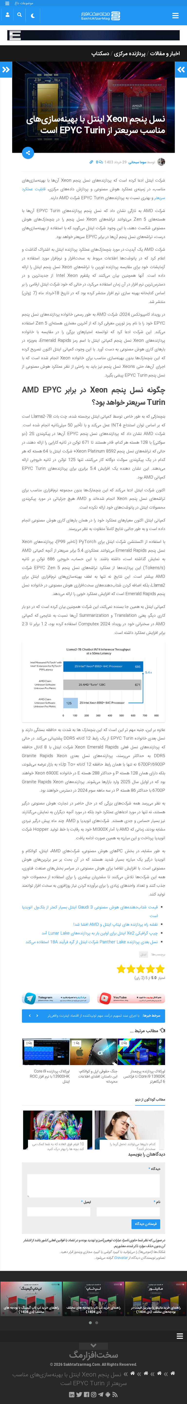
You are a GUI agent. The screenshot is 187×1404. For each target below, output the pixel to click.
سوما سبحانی (137, 162)
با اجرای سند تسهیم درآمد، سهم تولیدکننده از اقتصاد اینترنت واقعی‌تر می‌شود (93, 1018)
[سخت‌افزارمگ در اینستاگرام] (93, 1394)
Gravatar (121, 1258)
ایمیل (86, 1202)
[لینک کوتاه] (91, 162)
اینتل (143, 954)
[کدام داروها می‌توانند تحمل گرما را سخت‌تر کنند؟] (129, 1130)
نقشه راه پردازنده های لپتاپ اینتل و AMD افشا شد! (115, 924)
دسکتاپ (100, 53)
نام (157, 1202)
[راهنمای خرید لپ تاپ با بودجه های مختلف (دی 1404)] (93, 1299)
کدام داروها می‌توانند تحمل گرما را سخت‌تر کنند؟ (132, 1146)
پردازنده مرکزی (129, 53)
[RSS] (115, 1394)
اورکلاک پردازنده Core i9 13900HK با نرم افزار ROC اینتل (50, 1076)
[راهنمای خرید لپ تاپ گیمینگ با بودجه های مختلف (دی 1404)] (31, 1299)
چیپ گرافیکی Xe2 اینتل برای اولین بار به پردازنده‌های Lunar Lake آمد (100, 933)
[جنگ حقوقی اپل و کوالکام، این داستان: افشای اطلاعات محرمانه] (93, 1052)
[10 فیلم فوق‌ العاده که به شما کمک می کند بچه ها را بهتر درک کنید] (57, 1130)
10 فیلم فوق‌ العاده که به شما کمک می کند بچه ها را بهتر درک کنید (58, 1146)
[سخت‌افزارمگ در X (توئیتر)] (79, 1394)
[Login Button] (7, 15)
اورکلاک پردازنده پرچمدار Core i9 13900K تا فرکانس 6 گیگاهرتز (144, 1076)
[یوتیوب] (131, 998)
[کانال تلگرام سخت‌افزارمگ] (100, 1394)
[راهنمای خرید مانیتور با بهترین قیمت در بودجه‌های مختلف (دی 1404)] (156, 1299)
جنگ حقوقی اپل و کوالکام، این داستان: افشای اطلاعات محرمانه (97, 1076)
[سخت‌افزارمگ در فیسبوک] (86, 1394)
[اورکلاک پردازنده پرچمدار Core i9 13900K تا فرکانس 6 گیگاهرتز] (141, 1052)
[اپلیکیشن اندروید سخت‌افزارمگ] (107, 1394)
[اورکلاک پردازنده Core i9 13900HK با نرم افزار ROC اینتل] (46, 1052)
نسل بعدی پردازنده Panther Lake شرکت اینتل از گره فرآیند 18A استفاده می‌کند (92, 942)
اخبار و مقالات (165, 53)
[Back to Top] (93, 1346)
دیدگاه (154, 1169)
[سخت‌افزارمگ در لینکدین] (71, 1394)
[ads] (93, 35)
